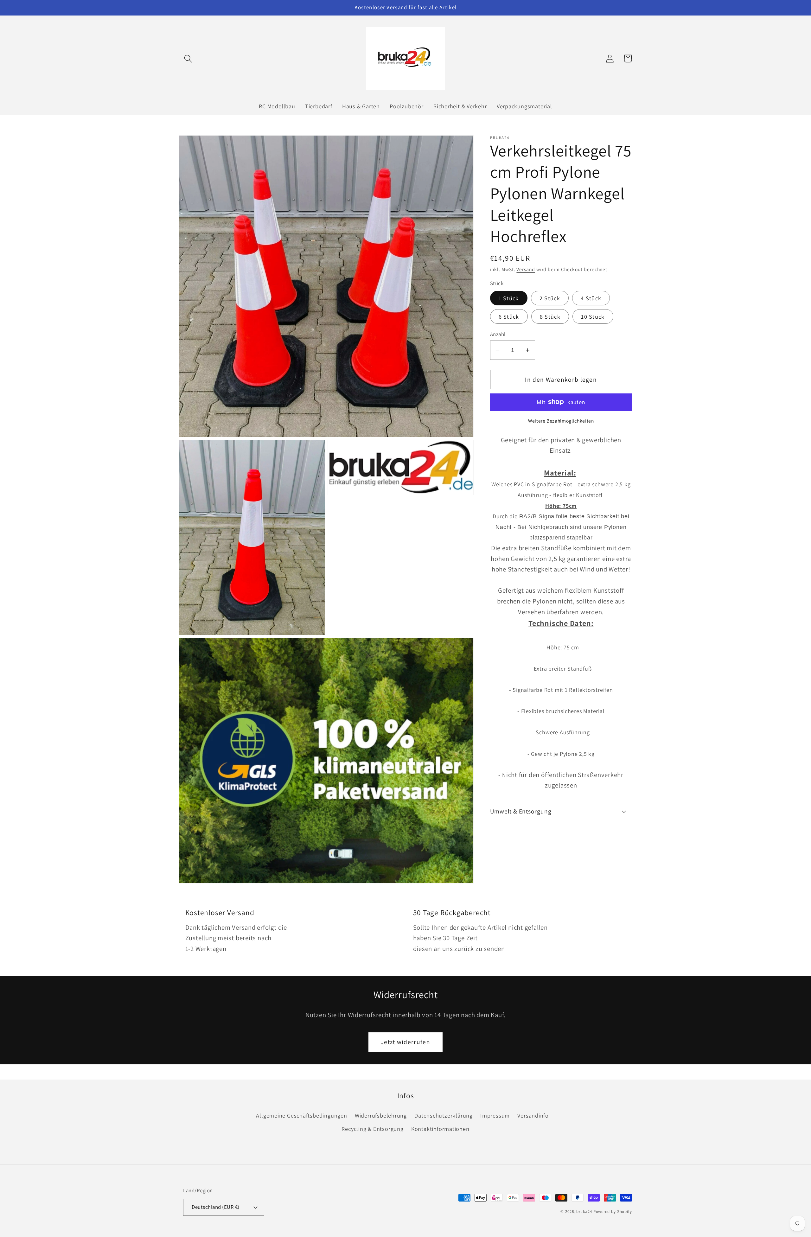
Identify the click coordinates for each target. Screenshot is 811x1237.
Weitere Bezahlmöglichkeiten (561, 421)
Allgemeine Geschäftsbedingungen (301, 1115)
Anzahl (498, 334)
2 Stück (550, 298)
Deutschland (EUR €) (215, 1206)
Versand (525, 269)
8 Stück (550, 316)
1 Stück (509, 298)
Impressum (495, 1115)
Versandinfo (533, 1115)
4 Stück (591, 298)
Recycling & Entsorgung (372, 1128)
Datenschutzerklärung (443, 1115)
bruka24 (584, 1211)
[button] (188, 58)
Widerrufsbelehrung (381, 1115)
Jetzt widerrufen (405, 1042)
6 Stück (509, 316)
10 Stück (592, 316)
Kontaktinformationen (440, 1128)
